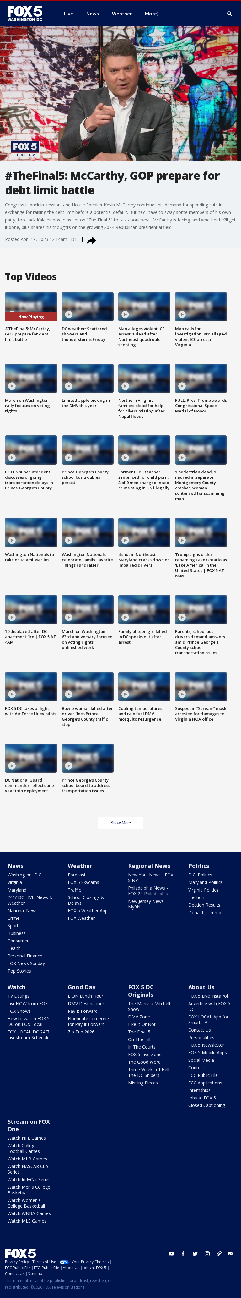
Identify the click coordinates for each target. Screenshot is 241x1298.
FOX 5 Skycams (83, 882)
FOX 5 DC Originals (141, 990)
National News (23, 911)
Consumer (18, 941)
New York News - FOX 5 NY (150, 877)
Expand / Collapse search (229, 14)
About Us (201, 987)
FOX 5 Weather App (88, 911)
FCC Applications (205, 1083)
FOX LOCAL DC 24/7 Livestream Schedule (29, 1034)
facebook (183, 1254)
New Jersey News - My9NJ (147, 904)
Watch (16, 987)
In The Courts (142, 1047)
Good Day (81, 987)
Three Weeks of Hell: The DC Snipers (149, 1072)
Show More (120, 823)
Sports (14, 926)
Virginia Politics (203, 890)
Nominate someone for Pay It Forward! (88, 1021)
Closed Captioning (206, 1105)
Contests (197, 1068)
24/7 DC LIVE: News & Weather (30, 900)
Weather (80, 866)
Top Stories (19, 971)
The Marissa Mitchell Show (149, 1006)
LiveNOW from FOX (28, 1003)
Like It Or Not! (142, 1024)
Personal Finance (25, 956)
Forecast (77, 875)
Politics (198, 866)
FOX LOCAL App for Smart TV (208, 1019)
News (15, 866)
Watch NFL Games (27, 1138)
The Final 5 (139, 1032)
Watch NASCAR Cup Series (28, 1169)
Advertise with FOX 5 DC (209, 1006)
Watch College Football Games (24, 1148)
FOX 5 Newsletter (206, 1045)
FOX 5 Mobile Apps (207, 1052)
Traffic (74, 890)
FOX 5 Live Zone (145, 1054)
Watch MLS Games (27, 1221)
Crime (13, 918)
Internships (199, 1090)
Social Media (201, 1060)
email (231, 1254)
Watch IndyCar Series (29, 1179)
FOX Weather (81, 918)
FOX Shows (19, 1011)
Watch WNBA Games (29, 1213)
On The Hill (139, 1039)
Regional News (149, 866)
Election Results (204, 905)
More (151, 13)
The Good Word (144, 1062)
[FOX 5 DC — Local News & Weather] (28, 13)
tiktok (219, 1254)
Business (17, 933)
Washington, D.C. (25, 875)
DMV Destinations (86, 1003)
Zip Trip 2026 (81, 1032)
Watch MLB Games (27, 1159)
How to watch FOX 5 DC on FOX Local (29, 1021)
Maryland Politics (205, 882)
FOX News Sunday (26, 963)
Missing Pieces (143, 1083)
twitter (195, 1254)
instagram (207, 1254)
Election (196, 897)
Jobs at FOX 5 (202, 1098)
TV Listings (18, 996)
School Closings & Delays (86, 900)
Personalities (201, 1037)
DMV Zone (139, 1017)
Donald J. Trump (204, 912)
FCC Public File (203, 1075)
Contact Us (199, 1030)
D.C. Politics (200, 875)
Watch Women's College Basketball (26, 1203)
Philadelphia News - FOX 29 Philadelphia (148, 891)
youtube (171, 1254)
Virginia (15, 882)
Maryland (17, 890)
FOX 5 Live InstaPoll (208, 996)
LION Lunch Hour (85, 996)
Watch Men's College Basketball (29, 1190)
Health (14, 948)
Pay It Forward (83, 1011)
